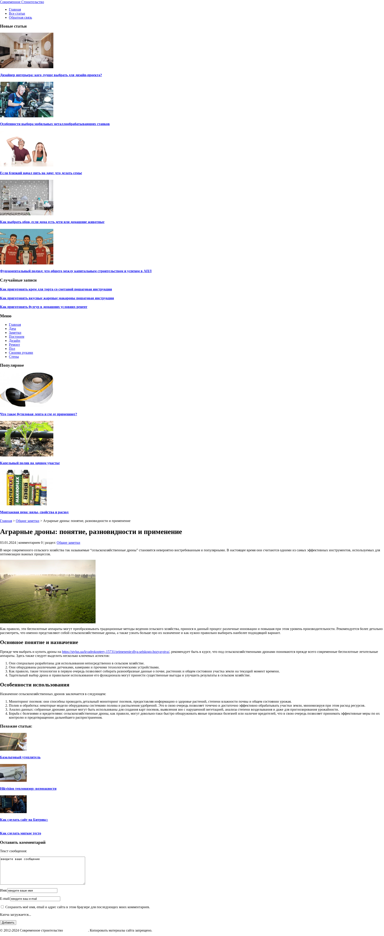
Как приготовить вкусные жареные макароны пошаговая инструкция (57, 298)
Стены (14, 356)
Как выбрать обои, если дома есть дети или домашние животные (52, 222)
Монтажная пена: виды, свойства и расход (34, 512)
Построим (16, 336)
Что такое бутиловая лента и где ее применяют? (38, 414)
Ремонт (14, 344)
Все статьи (17, 13)
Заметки (15, 332)
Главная (15, 9)
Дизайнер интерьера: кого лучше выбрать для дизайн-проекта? (51, 75)
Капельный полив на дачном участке (30, 463)
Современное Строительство (22, 2)
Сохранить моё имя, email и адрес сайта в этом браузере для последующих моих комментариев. (77, 907)
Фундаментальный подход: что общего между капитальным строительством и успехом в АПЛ (76, 271)
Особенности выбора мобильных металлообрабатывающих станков (55, 124)
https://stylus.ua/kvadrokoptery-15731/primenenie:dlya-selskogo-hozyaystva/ (115, 652)
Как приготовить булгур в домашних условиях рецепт (43, 307)
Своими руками (21, 352)
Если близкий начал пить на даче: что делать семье (41, 173)
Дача (12, 328)
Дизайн (14, 340)
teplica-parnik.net (76, 930)
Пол (12, 348)
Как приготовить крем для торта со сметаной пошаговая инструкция (56, 289)
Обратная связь (20, 17)
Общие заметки (27, 521)
